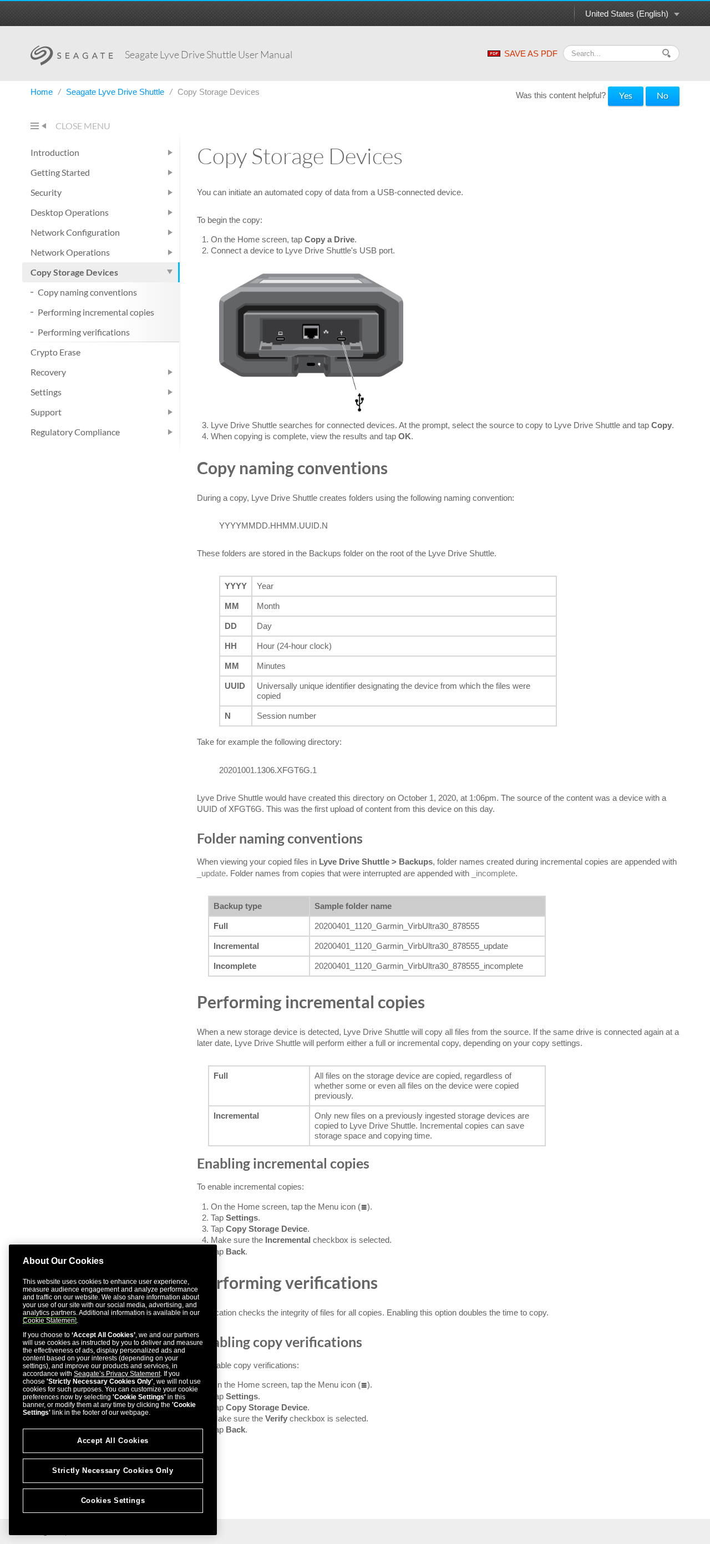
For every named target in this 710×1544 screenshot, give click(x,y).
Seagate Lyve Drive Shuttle (116, 91)
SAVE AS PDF (530, 53)
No (662, 95)
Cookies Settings (113, 1500)
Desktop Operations (70, 212)
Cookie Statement (50, 1320)
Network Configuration (75, 232)
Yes (625, 95)
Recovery (48, 372)
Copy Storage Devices (74, 272)
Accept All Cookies (113, 1440)
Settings (46, 392)
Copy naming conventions (87, 292)
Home (43, 91)
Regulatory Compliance (75, 431)
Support (46, 412)
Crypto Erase (55, 352)
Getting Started (60, 172)
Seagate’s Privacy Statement (117, 1374)
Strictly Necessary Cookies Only (112, 1470)
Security (46, 192)
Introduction (55, 152)
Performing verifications (84, 332)
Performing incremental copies (96, 312)
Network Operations (70, 252)
